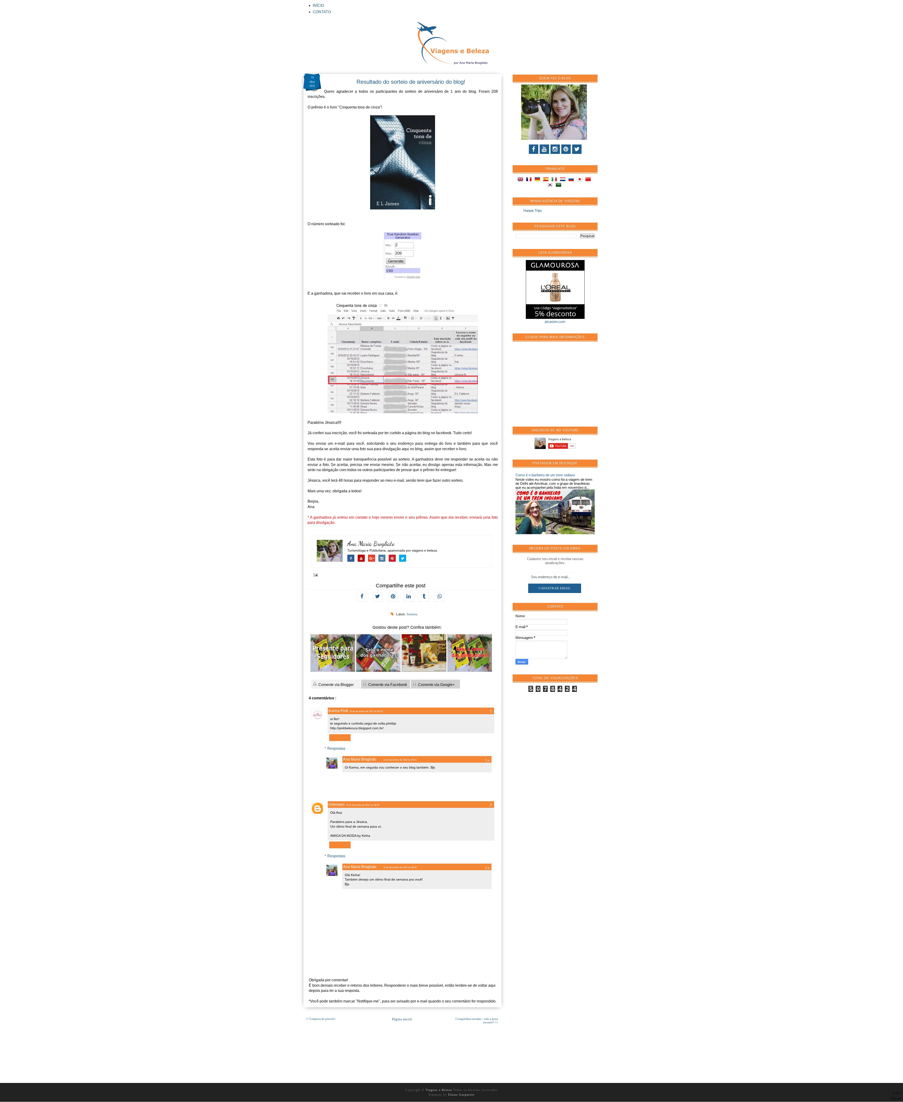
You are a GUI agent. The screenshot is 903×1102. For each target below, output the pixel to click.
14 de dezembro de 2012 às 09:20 (400, 867)
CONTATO (322, 12)
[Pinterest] (566, 149)
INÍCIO (318, 6)
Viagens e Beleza (439, 1090)
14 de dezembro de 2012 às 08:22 (362, 805)
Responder (340, 738)
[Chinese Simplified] (589, 180)
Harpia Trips (532, 210)
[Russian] (572, 180)
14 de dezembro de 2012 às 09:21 (400, 760)
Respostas (336, 748)
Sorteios (412, 614)
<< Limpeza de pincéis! (320, 1019)
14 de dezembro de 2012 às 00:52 (366, 711)
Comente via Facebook (387, 685)
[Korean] (551, 186)
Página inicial (402, 1019)
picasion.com (555, 322)
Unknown (337, 804)
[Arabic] (559, 186)
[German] (538, 180)
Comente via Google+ (436, 685)
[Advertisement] (550, 386)
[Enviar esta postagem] (315, 575)
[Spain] (547, 180)
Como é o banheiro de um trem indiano (545, 475)
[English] (521, 180)
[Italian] (555, 180)
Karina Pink (338, 711)
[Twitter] (577, 149)
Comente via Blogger (335, 685)
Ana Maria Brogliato (371, 544)
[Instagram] (555, 149)
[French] (530, 180)
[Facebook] (533, 149)
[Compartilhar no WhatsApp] (439, 597)
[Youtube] (544, 149)
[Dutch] (563, 180)
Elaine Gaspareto (461, 1094)
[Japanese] (580, 180)
